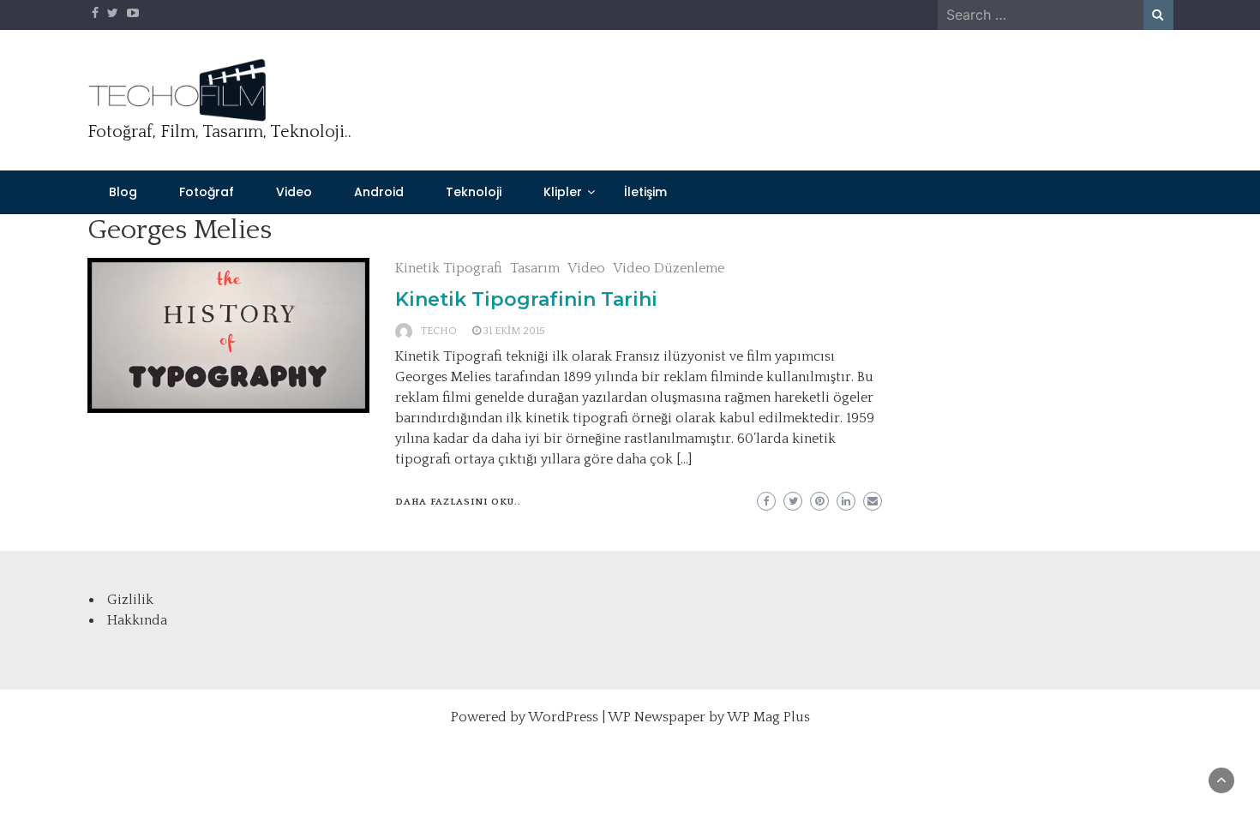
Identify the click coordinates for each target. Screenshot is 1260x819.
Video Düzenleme (668, 268)
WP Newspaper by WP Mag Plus (709, 717)
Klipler (562, 191)
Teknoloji (473, 191)
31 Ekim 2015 (514, 331)
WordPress (563, 717)
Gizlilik (130, 599)
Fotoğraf (206, 191)
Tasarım (535, 268)
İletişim (645, 191)
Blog (123, 191)
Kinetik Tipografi (448, 268)
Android (379, 191)
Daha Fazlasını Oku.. (458, 502)
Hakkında (137, 620)
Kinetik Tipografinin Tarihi (526, 299)
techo (439, 331)
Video (294, 191)
